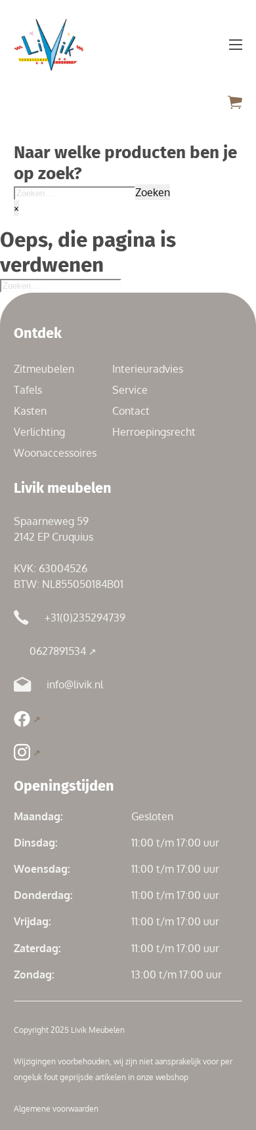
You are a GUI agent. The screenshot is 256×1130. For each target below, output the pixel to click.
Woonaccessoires (55, 452)
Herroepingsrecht (154, 431)
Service (130, 389)
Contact (131, 410)
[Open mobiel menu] (235, 44)
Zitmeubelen (44, 368)
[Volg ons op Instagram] (27, 752)
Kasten (30, 410)
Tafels (28, 389)
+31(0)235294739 (85, 617)
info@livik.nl (75, 684)
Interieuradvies (147, 368)
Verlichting (39, 431)
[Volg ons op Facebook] (27, 719)
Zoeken (152, 192)
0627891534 (58, 651)
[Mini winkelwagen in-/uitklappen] (235, 102)
